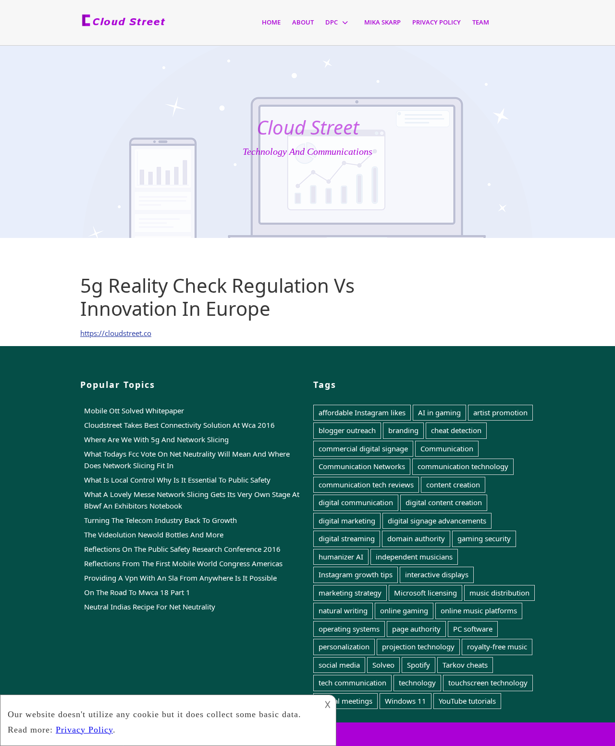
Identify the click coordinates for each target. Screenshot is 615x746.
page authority (416, 629)
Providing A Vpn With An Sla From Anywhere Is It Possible (180, 578)
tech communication (352, 682)
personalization (344, 646)
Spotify (418, 665)
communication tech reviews (366, 484)
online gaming (404, 610)
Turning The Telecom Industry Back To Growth (160, 520)
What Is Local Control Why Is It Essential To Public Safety (177, 480)
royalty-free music (497, 646)
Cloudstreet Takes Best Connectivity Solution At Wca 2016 (179, 425)
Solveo (383, 665)
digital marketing (347, 520)
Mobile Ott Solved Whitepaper (134, 410)
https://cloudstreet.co (115, 333)
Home (271, 22)
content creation (453, 484)
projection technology (418, 646)
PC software (472, 629)
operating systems (349, 629)
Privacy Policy (436, 22)
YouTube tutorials (467, 701)
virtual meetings (345, 701)
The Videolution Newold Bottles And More (153, 534)
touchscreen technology (488, 682)
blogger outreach (347, 430)
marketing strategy (350, 592)
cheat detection (456, 430)
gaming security (484, 538)
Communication (446, 448)
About (303, 22)
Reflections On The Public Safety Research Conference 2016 (182, 549)
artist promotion (500, 412)
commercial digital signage (363, 448)
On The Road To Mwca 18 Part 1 (137, 592)
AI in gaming (439, 412)
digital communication (356, 502)
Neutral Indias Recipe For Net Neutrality (149, 606)
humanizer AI (341, 556)
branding (403, 430)
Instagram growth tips (356, 574)
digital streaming (347, 538)
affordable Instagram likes (362, 412)
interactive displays (436, 574)
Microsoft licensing (425, 592)
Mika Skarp (382, 22)
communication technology (463, 466)
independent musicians (414, 556)
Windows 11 (405, 701)
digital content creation (444, 502)
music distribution (499, 592)
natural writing (343, 610)
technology (417, 682)
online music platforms (479, 610)
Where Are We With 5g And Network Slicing (156, 439)
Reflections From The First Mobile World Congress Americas (183, 563)
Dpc (331, 22)
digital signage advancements (437, 520)
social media (339, 665)
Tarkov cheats (465, 665)
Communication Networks (362, 466)
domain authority (416, 538)
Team (480, 22)
